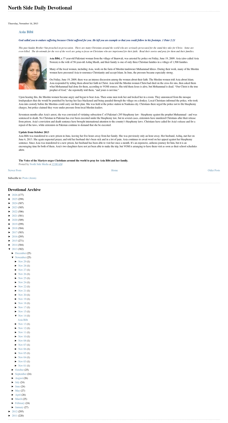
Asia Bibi (26, 31)
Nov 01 (22, 365)
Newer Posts (14, 170)
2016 (15, 236)
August (19, 378)
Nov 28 (22, 265)
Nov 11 (22, 332)
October (19, 369)
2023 (15, 207)
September (21, 374)
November (21, 257)
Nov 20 (22, 294)
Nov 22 (22, 286)
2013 (15, 249)
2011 (15, 415)
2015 (15, 240)
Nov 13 (22, 324)
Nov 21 (22, 290)
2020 (15, 219)
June (18, 386)
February (20, 403)
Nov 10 (22, 336)
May (18, 390)
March (19, 399)
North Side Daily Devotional (40, 7)
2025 (15, 199)
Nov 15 (22, 311)
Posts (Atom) (29, 178)
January (19, 407)
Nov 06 (22, 349)
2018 (15, 228)
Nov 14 (22, 315)
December (21, 253)
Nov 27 (22, 269)
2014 (15, 244)
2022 (15, 211)
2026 (15, 194)
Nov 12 (22, 328)
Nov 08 (22, 340)
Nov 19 (22, 299)
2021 (15, 215)
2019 (15, 224)
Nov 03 (22, 361)
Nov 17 (22, 307)
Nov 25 (22, 278)
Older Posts (214, 170)
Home (114, 170)
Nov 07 (22, 344)
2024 (15, 203)
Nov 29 (22, 261)
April (18, 394)
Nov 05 (22, 353)
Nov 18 (22, 303)
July (17, 382)
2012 (15, 411)
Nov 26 (22, 274)
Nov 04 (22, 357)
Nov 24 (22, 282)
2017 (15, 232)
